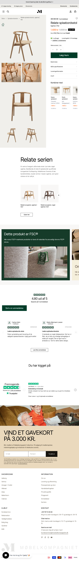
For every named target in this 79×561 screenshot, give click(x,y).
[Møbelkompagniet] (39, 11)
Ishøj (3, 492)
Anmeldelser (45, 499)
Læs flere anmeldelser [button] (39, 350)
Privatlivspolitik (46, 492)
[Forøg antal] (61, 50)
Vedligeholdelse (7, 519)
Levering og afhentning (48, 482)
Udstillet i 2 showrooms (59, 40)
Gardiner (4, 526)
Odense (4, 499)
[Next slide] (75, 332)
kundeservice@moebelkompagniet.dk (54, 533)
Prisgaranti (44, 495)
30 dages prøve (18, 6)
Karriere (43, 502)
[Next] (58, 195)
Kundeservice (6, 512)
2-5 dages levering (6, 6)
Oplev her (27, 214)
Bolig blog (5, 522)
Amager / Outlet (7, 485)
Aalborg (4, 478)
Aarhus (4, 482)
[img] (13, 327)
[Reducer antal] (53, 50)
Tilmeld (51, 454)
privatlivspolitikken (22, 463)
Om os (43, 478)
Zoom (37, 25)
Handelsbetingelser (47, 488)
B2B (3, 529)
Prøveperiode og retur (48, 485)
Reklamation (6, 515)
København (5, 495)
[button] (54, 19)
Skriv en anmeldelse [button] (14, 308)
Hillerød (4, 488)
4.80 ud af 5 (39, 298)
